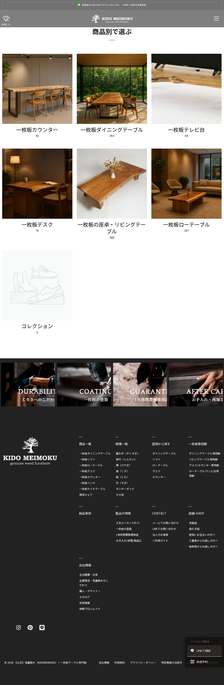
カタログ (84, 597)
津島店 (193, 523)
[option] (112, 5)
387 (186, 230)
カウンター (159, 477)
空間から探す (161, 444)
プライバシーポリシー (143, 662)
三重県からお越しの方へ (203, 540)
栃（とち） (122, 477)
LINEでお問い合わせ (164, 529)
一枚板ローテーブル (186, 224)
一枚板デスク (37, 224)
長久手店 (194, 529)
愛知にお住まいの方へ (202, 534)
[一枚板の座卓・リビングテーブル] (112, 184)
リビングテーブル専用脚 (203, 459)
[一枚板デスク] (37, 184)
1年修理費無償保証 (127, 534)
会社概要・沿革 (88, 574)
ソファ (156, 459)
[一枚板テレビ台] (186, 89)
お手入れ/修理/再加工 (129, 540)
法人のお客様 (160, 534)
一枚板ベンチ (87, 483)
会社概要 (104, 662)
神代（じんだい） (126, 459)
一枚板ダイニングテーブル (111, 129)
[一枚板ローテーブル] (186, 184)
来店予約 (202, 662)
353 (112, 136)
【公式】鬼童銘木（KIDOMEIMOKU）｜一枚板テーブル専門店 (50, 662)
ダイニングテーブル (164, 453)
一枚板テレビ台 (186, 129)
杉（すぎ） (122, 483)
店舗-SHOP (196, 513)
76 (37, 230)
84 (186, 136)
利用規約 (119, 662)
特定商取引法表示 (171, 662)
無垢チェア (86, 494)
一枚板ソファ (87, 459)
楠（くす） (122, 471)
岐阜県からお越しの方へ (203, 546)
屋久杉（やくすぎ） (128, 453)
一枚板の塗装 (124, 529)
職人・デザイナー (89, 591)
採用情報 (84, 603)
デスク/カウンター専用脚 (204, 465)
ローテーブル (160, 465)
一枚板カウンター (37, 129)
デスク (156, 471)
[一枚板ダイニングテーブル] (112, 89)
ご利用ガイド (160, 540)
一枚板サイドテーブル (92, 489)
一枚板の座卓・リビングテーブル (112, 227)
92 (37, 136)
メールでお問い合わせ (165, 523)
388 (112, 237)
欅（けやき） (124, 465)
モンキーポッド (125, 489)
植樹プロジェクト (89, 608)
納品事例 (85, 513)
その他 (120, 494)
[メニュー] (216, 18)
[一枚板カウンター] (37, 89)
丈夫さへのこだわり (128, 523)
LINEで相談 (203, 651)
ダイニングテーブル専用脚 (204, 453)
